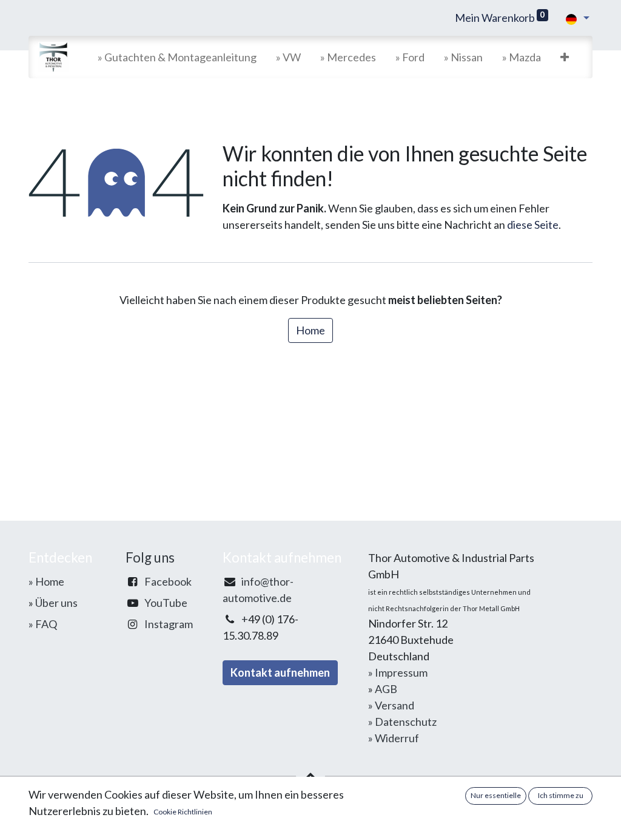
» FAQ (43, 624)
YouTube (165, 602)
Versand (394, 705)
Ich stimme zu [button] (560, 795)
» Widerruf (393, 738)
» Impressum (398, 672)
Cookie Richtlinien (182, 811)
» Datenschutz (402, 721)
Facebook (168, 581)
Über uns (56, 602)
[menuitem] (177, 57)
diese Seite (533, 224)
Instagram (168, 624)
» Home (46, 581)
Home (310, 330)
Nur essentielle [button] (496, 795)
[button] (565, 57)
